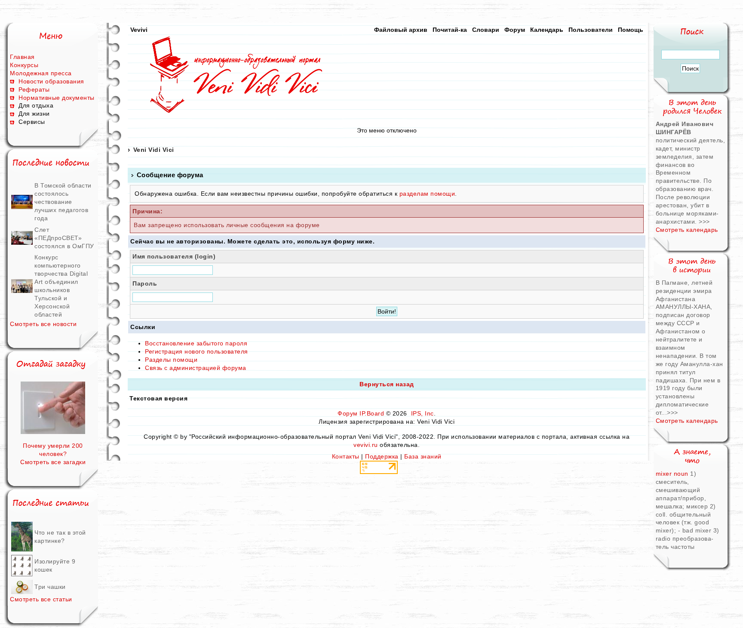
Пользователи (590, 29)
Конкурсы (24, 65)
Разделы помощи (171, 359)
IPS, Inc (422, 413)
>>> (704, 221)
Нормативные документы (56, 97)
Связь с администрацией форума (195, 367)
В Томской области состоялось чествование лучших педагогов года (63, 202)
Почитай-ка (450, 29)
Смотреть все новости (43, 323)
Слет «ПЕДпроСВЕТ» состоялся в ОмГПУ (64, 237)
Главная (22, 56)
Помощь (630, 29)
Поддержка (382, 456)
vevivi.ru (365, 444)
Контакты (345, 456)
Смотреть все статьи (41, 599)
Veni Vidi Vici (153, 149)
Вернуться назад (386, 384)
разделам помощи (427, 193)
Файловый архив (400, 29)
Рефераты (33, 89)
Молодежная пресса (41, 73)
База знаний (423, 456)
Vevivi (138, 29)
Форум (514, 29)
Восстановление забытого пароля (196, 343)
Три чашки (50, 586)
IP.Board (371, 413)
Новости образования (51, 81)
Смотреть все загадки (53, 462)
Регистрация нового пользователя (196, 351)
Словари (485, 29)
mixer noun (673, 473)
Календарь (546, 29)
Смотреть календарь (687, 229)
